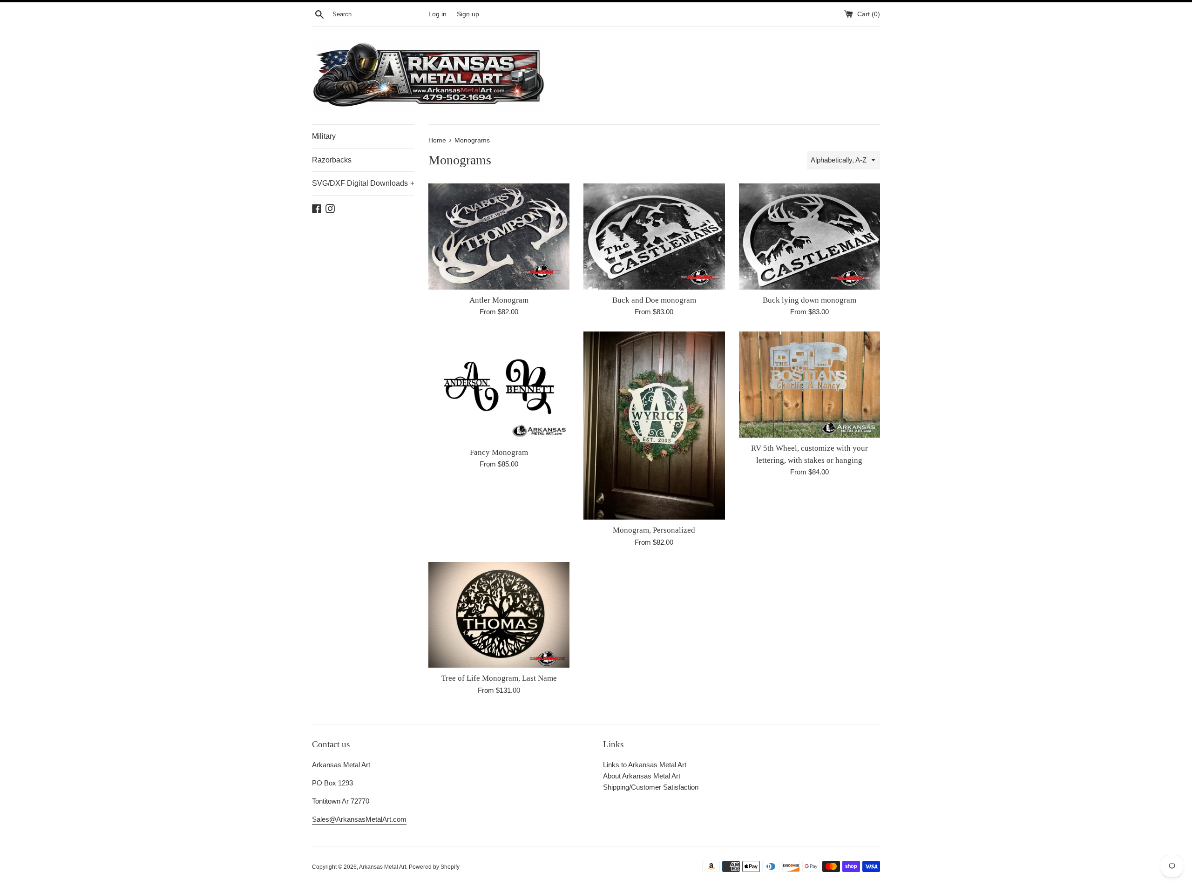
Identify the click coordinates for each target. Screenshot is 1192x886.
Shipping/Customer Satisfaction (650, 787)
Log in (437, 14)
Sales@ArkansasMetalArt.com (359, 819)
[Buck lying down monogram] (809, 236)
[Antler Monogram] (498, 236)
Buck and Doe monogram (654, 300)
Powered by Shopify (434, 867)
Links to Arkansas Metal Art (644, 765)
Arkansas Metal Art (382, 867)
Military (324, 136)
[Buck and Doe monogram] (654, 236)
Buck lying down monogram (809, 300)
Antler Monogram (498, 300)
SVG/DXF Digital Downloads (363, 183)
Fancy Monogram (499, 452)
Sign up (468, 14)
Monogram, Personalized (654, 530)
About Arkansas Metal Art (641, 776)
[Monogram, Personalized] (654, 425)
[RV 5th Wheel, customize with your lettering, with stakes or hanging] (809, 384)
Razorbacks (332, 160)
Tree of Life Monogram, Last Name (499, 678)
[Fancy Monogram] (498, 386)
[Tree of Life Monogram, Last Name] (498, 615)
